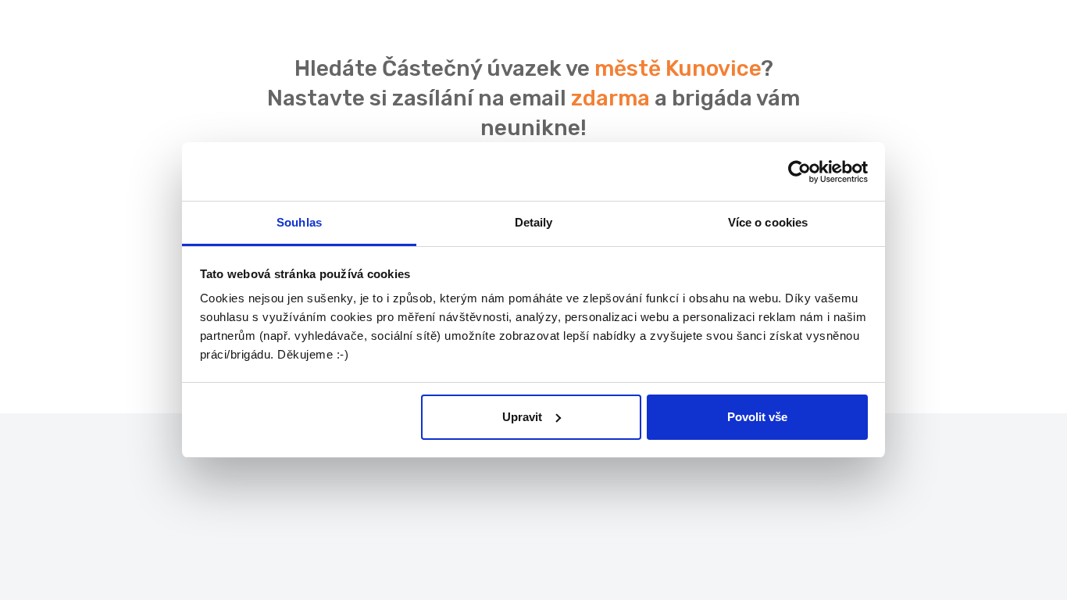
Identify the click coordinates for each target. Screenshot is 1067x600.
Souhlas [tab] (299, 222)
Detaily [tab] (534, 222)
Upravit (522, 416)
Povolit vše (757, 416)
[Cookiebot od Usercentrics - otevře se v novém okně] (799, 172)
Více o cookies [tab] (768, 222)
